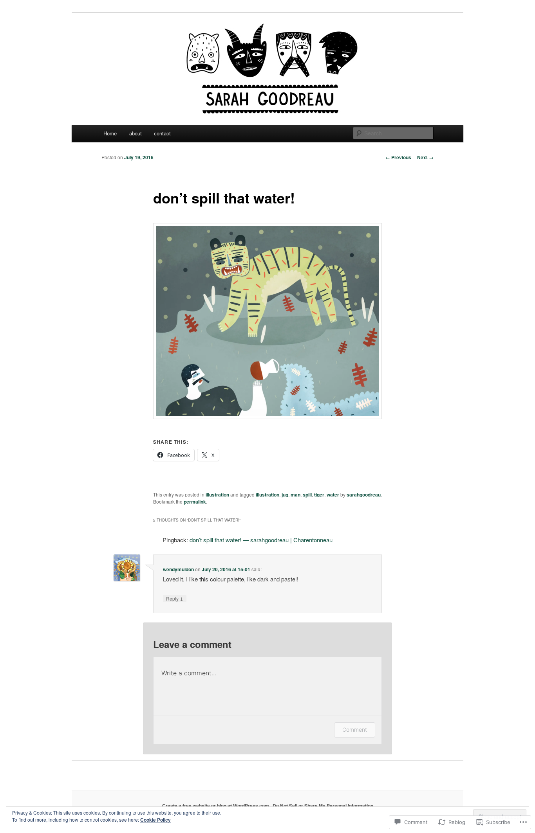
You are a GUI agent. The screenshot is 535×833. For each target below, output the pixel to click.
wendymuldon (178, 569)
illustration (217, 494)
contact (162, 133)
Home (110, 133)
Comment (354, 729)
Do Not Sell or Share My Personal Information (323, 805)
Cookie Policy (155, 819)
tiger (319, 494)
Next (425, 157)
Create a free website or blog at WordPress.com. (216, 805)
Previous (398, 157)
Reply (174, 598)
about (135, 133)
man (295, 494)
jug (285, 494)
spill (307, 494)
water (333, 494)
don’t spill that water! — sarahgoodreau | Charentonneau (261, 540)
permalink (195, 501)
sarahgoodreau (364, 494)
